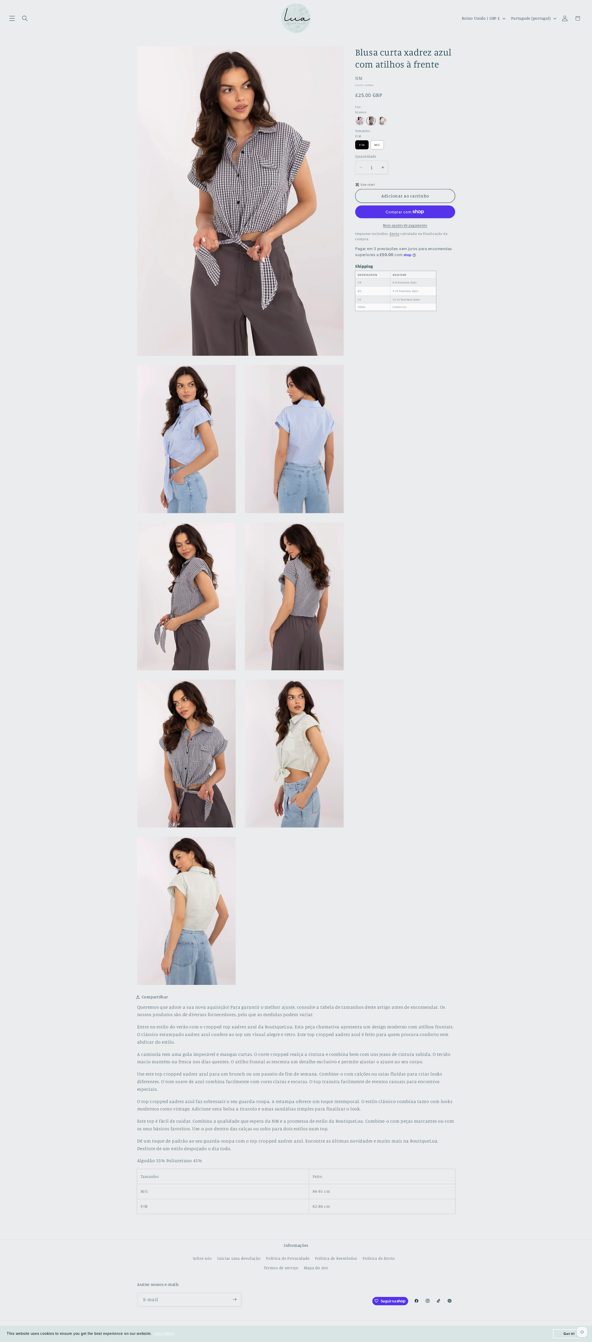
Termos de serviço (281, 1267)
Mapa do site (316, 1267)
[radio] (359, 121)
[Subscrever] (234, 1299)
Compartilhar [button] (155, 996)
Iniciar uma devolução (239, 1258)
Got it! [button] (569, 1334)
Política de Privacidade (287, 1258)
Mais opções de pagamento (405, 225)
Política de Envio (379, 1258)
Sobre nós (202, 1258)
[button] (12, 18)
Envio (394, 233)
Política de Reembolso (336, 1258)
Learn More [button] (164, 1334)
